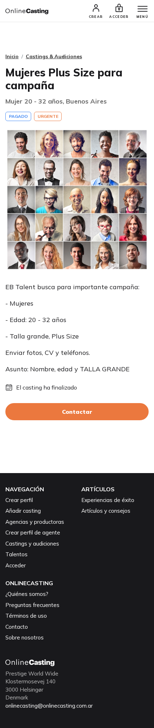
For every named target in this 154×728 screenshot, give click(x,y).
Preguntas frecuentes (32, 605)
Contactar (77, 411)
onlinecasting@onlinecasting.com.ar (49, 705)
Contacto (16, 626)
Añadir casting (23, 510)
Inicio (12, 56)
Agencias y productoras (34, 521)
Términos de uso (26, 615)
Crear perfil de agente (32, 532)
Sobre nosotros (24, 637)
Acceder (15, 565)
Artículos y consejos (105, 510)
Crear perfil (19, 500)
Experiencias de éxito (107, 500)
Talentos (16, 554)
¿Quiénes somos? (26, 594)
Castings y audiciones (32, 543)
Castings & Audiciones (54, 56)
